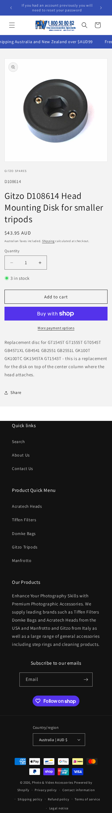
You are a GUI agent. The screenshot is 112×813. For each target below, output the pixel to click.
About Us (21, 455)
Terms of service (87, 799)
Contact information (78, 790)
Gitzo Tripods (25, 547)
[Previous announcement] (11, 7)
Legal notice (58, 808)
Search (18, 441)
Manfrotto (21, 560)
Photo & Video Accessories (52, 782)
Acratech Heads (27, 506)
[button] (12, 25)
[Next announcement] (101, 7)
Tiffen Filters (24, 519)
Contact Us (22, 468)
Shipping (48, 241)
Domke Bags (24, 533)
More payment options (56, 328)
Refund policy (58, 799)
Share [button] (16, 392)
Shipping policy (30, 799)
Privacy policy (46, 790)
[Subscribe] (85, 680)
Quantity (11, 250)
